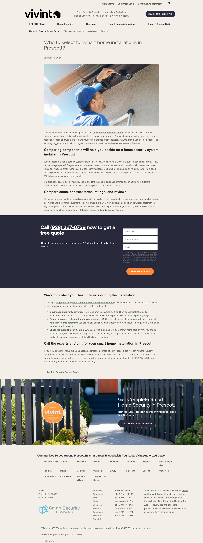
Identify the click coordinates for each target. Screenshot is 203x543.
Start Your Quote (140, 271)
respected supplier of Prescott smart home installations (85, 302)
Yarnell (63, 461)
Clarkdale (97, 470)
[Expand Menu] (74, 24)
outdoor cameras (110, 165)
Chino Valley (50, 476)
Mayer (63, 470)
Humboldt (114, 461)
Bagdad (146, 461)
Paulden (48, 470)
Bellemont (81, 461)
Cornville (81, 470)
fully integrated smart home (108, 132)
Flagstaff (130, 470)
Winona (97, 461)
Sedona (146, 470)
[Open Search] (169, 3)
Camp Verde (165, 470)
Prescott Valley (51, 461)
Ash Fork (130, 461)
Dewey (113, 470)
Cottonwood (66, 476)
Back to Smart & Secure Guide (63, 372)
